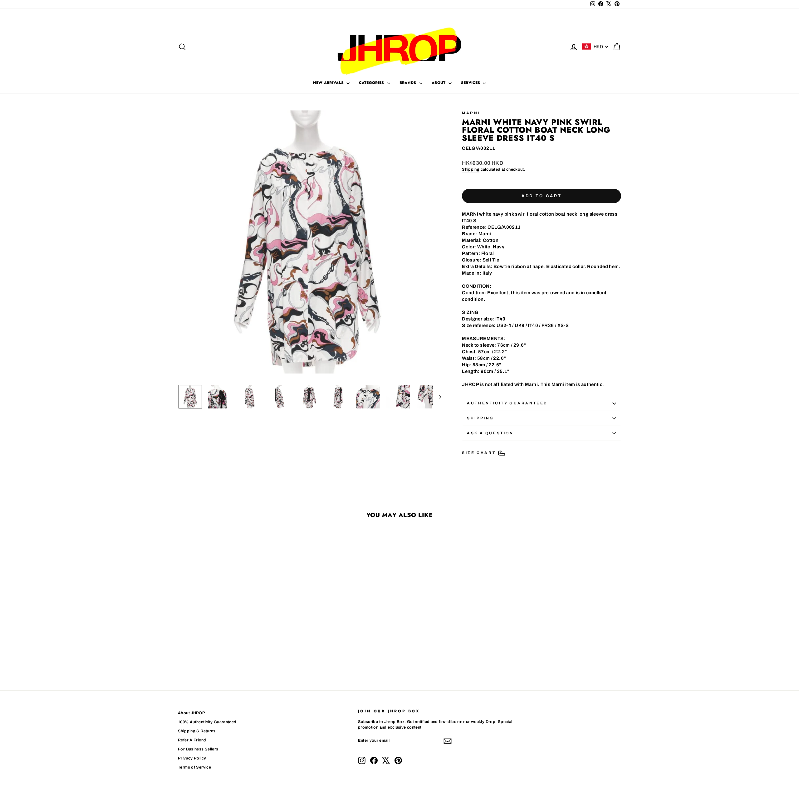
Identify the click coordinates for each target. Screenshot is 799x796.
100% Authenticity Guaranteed (207, 722)
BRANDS (409, 82)
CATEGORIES (372, 82)
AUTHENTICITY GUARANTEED (507, 403)
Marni (471, 113)
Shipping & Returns (197, 731)
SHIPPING (480, 418)
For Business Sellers (198, 749)
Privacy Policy (192, 758)
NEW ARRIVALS (329, 82)
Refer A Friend (192, 740)
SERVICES (471, 82)
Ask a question (490, 433)
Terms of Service (194, 767)
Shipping (470, 169)
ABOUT (439, 82)
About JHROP (191, 713)
